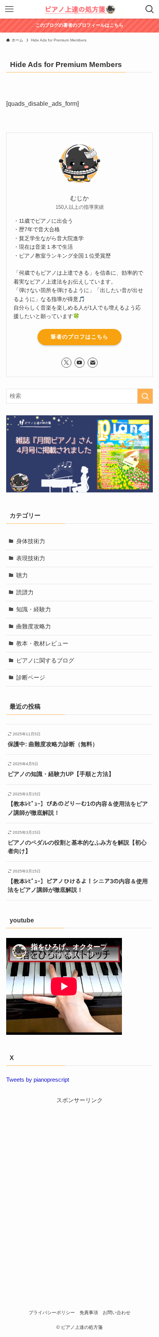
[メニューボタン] (9, 9)
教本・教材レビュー (42, 643)
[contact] (93, 363)
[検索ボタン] (149, 9)
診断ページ (30, 678)
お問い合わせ (116, 1312)
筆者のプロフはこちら (79, 337)
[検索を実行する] (145, 396)
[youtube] (79, 363)
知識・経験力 (33, 609)
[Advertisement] (79, 1185)
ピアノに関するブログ (45, 660)
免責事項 (89, 1312)
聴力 (22, 575)
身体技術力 (30, 541)
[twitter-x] (66, 363)
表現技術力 (30, 558)
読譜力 (25, 592)
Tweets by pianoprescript (37, 1080)
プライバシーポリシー (52, 1312)
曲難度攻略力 (33, 626)
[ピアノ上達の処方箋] (80, 9)
